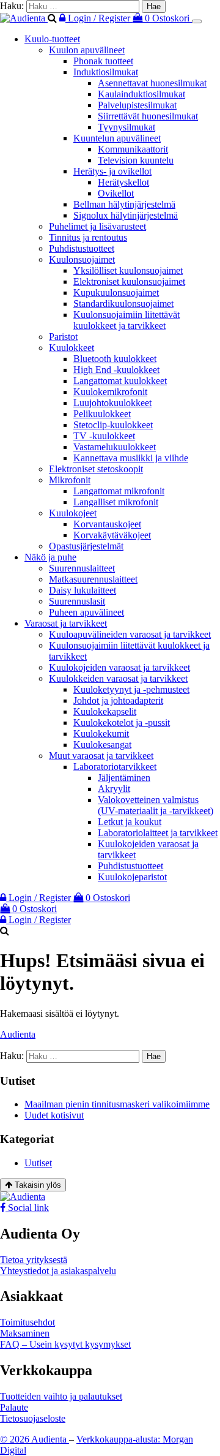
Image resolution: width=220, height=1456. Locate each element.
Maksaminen (25, 1333)
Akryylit (114, 788)
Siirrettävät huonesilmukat (148, 116)
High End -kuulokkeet (116, 369)
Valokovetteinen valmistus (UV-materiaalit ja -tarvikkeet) (155, 805)
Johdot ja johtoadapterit (118, 700)
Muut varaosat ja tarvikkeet (101, 755)
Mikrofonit (69, 480)
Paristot (63, 336)
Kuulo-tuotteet (52, 39)
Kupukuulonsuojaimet (116, 292)
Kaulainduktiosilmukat (141, 94)
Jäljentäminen (124, 777)
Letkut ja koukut (129, 822)
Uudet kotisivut (54, 1115)
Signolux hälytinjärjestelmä (125, 215)
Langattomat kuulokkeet (120, 380)
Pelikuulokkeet (102, 414)
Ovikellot (116, 193)
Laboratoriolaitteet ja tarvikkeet (158, 833)
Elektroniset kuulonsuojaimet (129, 281)
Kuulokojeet (73, 513)
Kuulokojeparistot (132, 877)
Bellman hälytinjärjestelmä (124, 204)
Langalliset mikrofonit (115, 502)
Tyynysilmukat (126, 127)
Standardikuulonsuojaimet (123, 303)
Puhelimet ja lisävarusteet (97, 226)
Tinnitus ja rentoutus (88, 237)
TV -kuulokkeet (104, 436)
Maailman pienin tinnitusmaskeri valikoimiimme (117, 1104)
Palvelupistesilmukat (137, 105)
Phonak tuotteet (103, 61)
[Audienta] (24, 18)
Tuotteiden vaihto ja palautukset (61, 1396)
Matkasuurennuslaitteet (93, 579)
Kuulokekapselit (104, 711)
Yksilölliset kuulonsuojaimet (128, 270)
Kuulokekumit (101, 733)
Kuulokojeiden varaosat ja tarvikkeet (119, 667)
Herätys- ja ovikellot (112, 171)
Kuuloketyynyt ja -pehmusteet (131, 689)
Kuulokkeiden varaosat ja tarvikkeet (118, 678)
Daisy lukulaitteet (82, 590)
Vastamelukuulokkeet (114, 447)
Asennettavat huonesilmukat (152, 83)
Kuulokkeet (71, 347)
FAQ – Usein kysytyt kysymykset (65, 1344)
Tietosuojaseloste (32, 1418)
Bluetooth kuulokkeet (114, 358)
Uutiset (38, 1163)
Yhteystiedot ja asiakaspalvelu (58, 1271)
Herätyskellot (123, 182)
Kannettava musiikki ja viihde (130, 458)
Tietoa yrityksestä (33, 1259)
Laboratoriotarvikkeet (114, 766)
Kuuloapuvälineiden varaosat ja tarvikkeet (130, 634)
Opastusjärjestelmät (86, 546)
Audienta (17, 1034)
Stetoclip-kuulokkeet (113, 425)
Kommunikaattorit (133, 149)
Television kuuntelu (136, 160)
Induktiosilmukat (105, 72)
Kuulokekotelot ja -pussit (121, 722)
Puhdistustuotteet (81, 248)
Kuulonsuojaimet (82, 259)
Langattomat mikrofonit (118, 491)
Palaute (14, 1407)
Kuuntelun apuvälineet (117, 138)
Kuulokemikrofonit (110, 392)
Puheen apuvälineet (86, 612)
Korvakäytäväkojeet (112, 535)
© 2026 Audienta (34, 1439)
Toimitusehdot (27, 1322)
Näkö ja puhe (50, 557)
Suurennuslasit (77, 601)
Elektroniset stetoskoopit (96, 469)
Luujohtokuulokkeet (112, 403)
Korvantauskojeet (107, 524)
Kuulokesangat (102, 744)
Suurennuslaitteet (82, 568)
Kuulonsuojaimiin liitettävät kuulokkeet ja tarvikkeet (126, 320)
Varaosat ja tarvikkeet (65, 623)
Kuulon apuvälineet (87, 50)
